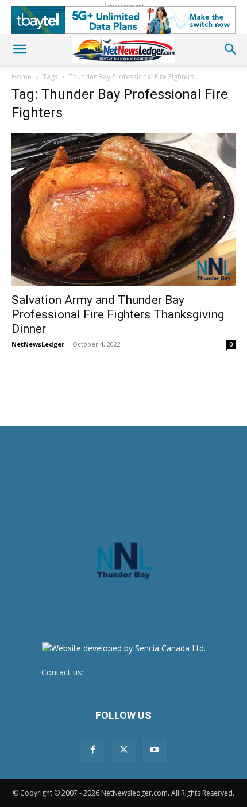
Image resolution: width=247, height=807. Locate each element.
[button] (19, 49)
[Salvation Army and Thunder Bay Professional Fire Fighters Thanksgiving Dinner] (123, 209)
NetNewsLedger (37, 344)
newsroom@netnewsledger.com (146, 672)
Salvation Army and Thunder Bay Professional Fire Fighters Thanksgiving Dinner (117, 314)
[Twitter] (123, 750)
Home (21, 77)
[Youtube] (154, 750)
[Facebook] (92, 750)
